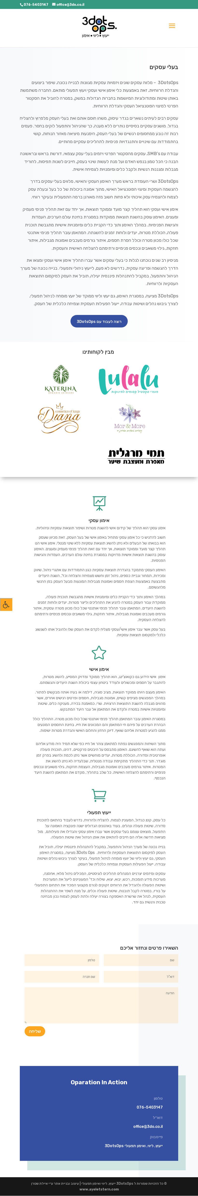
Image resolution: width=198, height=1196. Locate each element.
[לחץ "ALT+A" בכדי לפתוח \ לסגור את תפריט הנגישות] (6, 604)
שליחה (35, 1031)
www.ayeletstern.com (99, 1189)
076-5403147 (36, 5)
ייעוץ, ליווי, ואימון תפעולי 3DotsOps (134, 1146)
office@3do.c (145, 1126)
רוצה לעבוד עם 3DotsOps (99, 321)
